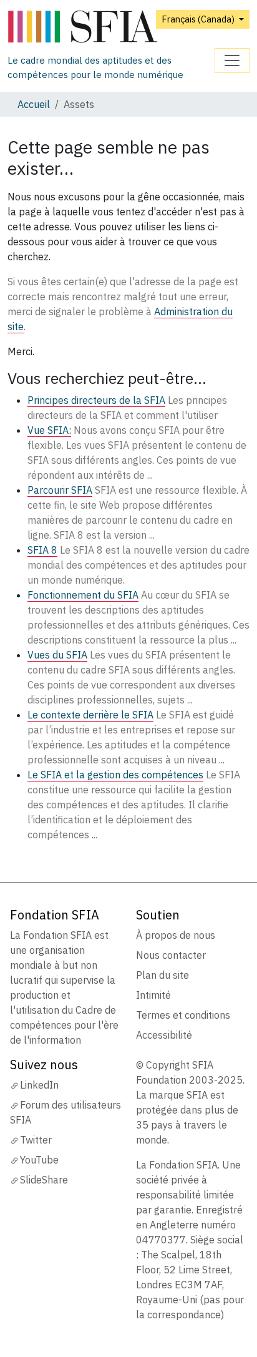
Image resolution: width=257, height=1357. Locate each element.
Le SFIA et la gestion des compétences (115, 774)
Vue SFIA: (49, 430)
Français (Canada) (199, 19)
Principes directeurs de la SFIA (96, 400)
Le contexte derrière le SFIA (90, 714)
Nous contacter (171, 955)
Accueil (33, 104)
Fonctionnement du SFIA (82, 595)
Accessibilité (164, 1035)
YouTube (39, 1160)
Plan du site (162, 975)
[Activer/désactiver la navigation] (232, 60)
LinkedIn (39, 1085)
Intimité (153, 995)
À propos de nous (175, 935)
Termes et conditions (183, 1015)
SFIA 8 (42, 550)
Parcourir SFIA (59, 490)
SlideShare (44, 1179)
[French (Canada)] (111, 27)
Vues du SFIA (57, 655)
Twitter (36, 1140)
